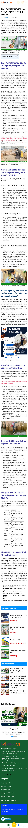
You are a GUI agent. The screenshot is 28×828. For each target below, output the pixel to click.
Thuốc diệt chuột (6, 786)
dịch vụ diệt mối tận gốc (11, 303)
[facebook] (2, 774)
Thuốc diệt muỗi (5, 783)
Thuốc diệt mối (5, 789)
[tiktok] (11, 774)
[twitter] (8, 774)
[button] (18, 2)
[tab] (12, 736)
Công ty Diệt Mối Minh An (10, 190)
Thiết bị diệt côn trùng (7, 796)
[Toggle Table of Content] (15, 56)
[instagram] (5, 774)
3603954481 (6, 758)
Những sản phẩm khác (7, 793)
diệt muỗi (21, 376)
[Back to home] (6, 2)
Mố (20, 77)
